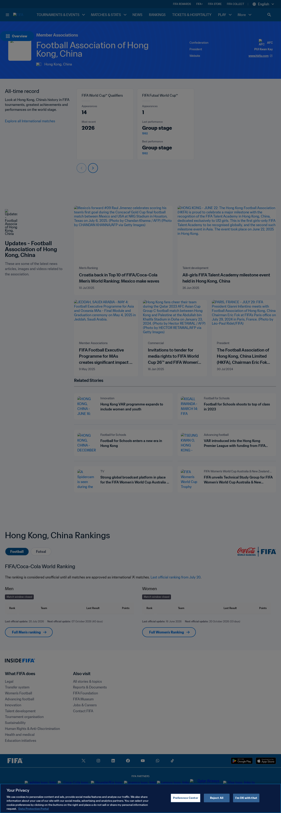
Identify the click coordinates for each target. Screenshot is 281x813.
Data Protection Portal (33, 809)
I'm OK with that (246, 798)
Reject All (216, 798)
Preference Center (185, 798)
